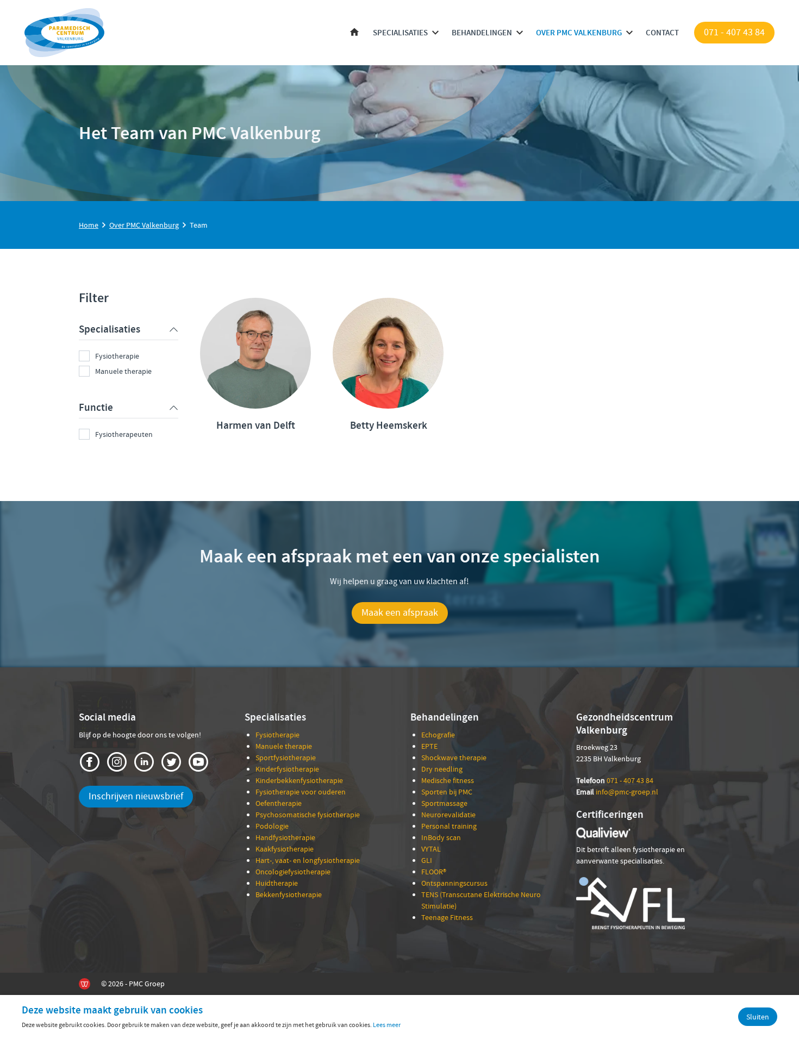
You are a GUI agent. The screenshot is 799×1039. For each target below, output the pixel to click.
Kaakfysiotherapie (284, 849)
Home (354, 33)
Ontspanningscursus (454, 883)
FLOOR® (433, 872)
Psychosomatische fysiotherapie (307, 814)
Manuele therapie (123, 371)
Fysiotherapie (117, 356)
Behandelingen (482, 32)
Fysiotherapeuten (124, 434)
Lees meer (387, 1025)
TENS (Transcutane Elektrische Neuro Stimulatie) (481, 900)
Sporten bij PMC (446, 792)
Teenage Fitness (447, 917)
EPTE (429, 746)
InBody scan (441, 837)
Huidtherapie (276, 883)
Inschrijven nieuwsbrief (136, 796)
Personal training (449, 826)
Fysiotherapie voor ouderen (300, 792)
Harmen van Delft (255, 425)
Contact (662, 32)
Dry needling (442, 769)
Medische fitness (447, 780)
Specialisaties (400, 32)
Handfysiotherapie (285, 837)
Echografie (438, 735)
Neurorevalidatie (448, 814)
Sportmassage (444, 803)
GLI (426, 860)
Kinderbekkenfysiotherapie (299, 780)
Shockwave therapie (453, 757)
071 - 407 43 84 (734, 32)
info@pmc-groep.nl (627, 792)
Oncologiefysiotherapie (292, 872)
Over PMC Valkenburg (579, 32)
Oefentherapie (278, 803)
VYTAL (431, 849)
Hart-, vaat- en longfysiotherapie (307, 860)
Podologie (272, 826)
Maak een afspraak (399, 612)
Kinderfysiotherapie (287, 769)
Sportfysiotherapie (285, 757)
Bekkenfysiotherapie (288, 894)
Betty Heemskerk (388, 425)
